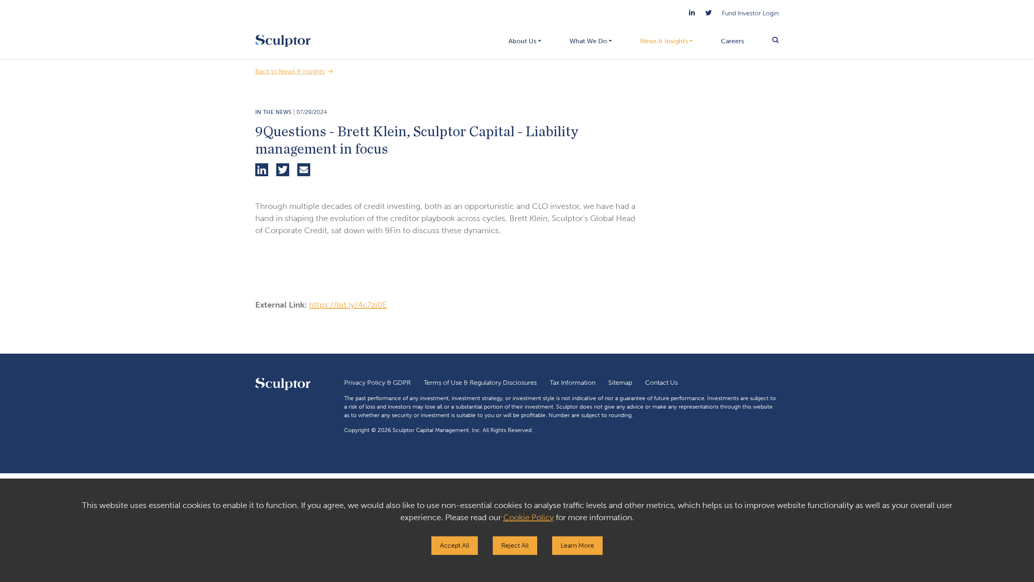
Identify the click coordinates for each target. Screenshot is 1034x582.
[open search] (768, 40)
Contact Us (661, 382)
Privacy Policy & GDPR (377, 382)
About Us (522, 41)
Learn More (577, 545)
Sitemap (620, 382)
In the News (273, 112)
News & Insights (664, 41)
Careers (732, 41)
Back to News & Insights (290, 71)
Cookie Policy (528, 517)
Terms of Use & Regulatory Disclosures (480, 382)
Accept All (454, 545)
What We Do (588, 41)
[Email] (303, 171)
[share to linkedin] (261, 171)
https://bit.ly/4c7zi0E (348, 305)
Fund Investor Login (750, 13)
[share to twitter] (282, 171)
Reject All (515, 545)
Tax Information (572, 382)
